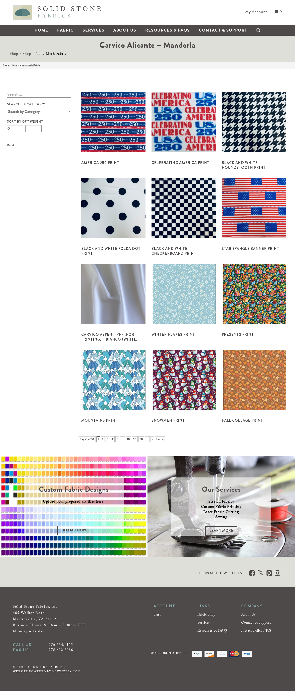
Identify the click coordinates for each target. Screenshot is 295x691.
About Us (124, 30)
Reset (10, 145)
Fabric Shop (206, 615)
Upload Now (74, 530)
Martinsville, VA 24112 (34, 619)
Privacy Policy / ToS (256, 631)
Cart (157, 615)
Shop (14, 54)
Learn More (221, 530)
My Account (256, 12)
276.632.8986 (61, 650)
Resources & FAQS (167, 30)
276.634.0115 (61, 645)
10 (128, 439)
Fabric (65, 30)
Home (41, 30)
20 (134, 439)
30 (141, 439)
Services (93, 30)
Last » (160, 439)
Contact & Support (223, 30)
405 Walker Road (29, 613)
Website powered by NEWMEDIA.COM (47, 671)
